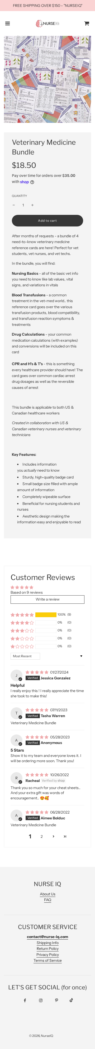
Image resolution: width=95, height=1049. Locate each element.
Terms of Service (48, 960)
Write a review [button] (48, 599)
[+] (32, 205)
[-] (14, 205)
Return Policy (48, 948)
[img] (37, 672)
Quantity (19, 196)
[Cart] (86, 23)
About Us (47, 894)
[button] (22, 614)
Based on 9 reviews (27, 592)
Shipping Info (48, 942)
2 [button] (42, 836)
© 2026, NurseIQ (41, 1036)
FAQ (47, 899)
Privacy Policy (47, 954)
